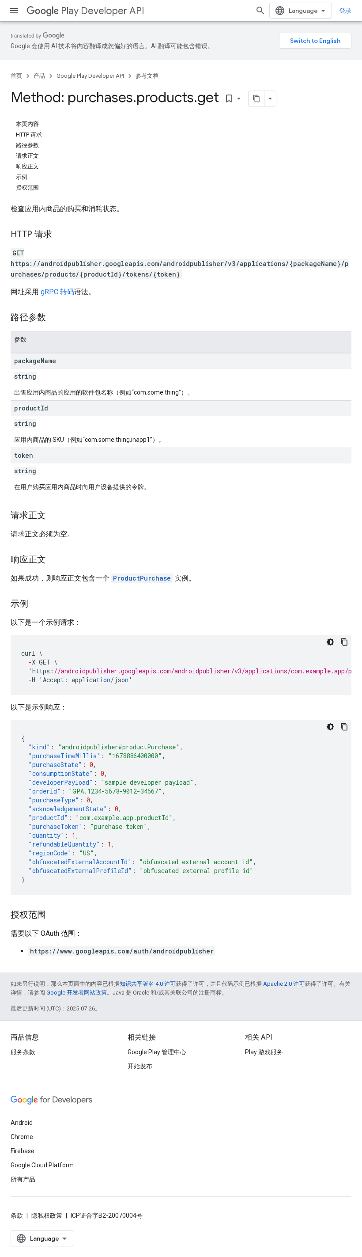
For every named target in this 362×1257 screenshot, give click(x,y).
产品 (39, 75)
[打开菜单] (14, 10)
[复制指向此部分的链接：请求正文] (55, 516)
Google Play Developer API (90, 75)
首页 (16, 75)
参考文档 (147, 75)
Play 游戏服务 (264, 1052)
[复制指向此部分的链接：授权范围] (55, 915)
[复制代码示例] (344, 642)
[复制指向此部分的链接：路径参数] (55, 318)
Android (22, 1122)
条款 (17, 1215)
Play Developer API (102, 11)
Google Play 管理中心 (157, 1052)
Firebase (22, 1150)
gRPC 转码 (57, 292)
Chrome (22, 1136)
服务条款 (23, 1052)
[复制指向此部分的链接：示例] (37, 604)
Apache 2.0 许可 (284, 983)
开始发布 (140, 1066)
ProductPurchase (142, 578)
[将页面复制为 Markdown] (256, 98)
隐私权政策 (46, 1215)
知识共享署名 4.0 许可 (148, 983)
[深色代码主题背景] (330, 642)
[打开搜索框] (260, 10)
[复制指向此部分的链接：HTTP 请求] (61, 235)
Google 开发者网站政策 (76, 992)
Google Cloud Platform (42, 1165)
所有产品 (23, 1179)
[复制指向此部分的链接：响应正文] (55, 560)
